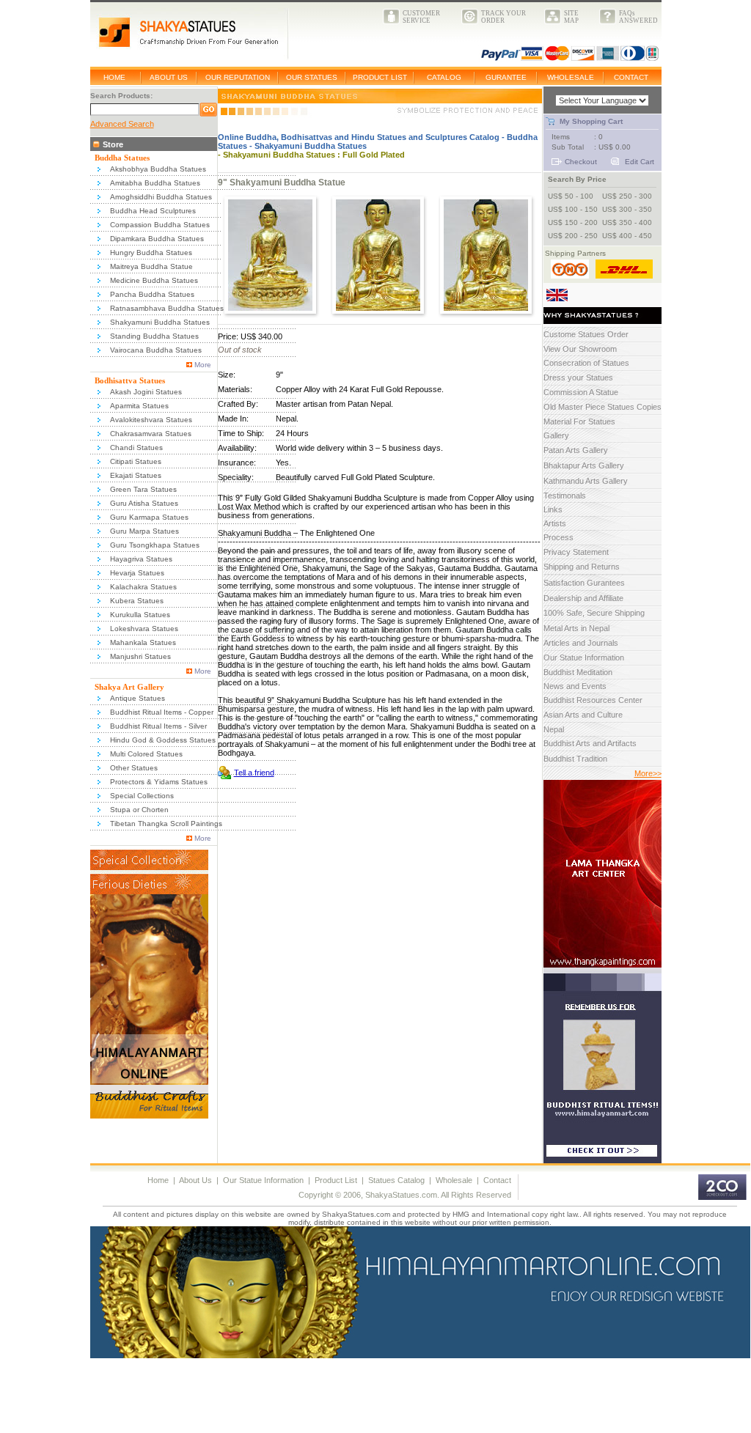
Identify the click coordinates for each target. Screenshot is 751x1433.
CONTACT (631, 77)
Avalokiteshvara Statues (151, 420)
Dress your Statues (578, 377)
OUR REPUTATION (237, 77)
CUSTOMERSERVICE (421, 17)
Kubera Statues (137, 601)
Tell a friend (254, 772)
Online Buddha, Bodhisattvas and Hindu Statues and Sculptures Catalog (358, 137)
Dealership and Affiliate (583, 598)
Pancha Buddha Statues (152, 294)
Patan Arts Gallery (575, 450)
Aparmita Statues (139, 406)
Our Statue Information (583, 657)
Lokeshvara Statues (144, 629)
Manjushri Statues (140, 656)
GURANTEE (506, 77)
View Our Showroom (580, 349)
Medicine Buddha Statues (154, 280)
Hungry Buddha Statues (151, 252)
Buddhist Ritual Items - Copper (161, 712)
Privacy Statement (576, 552)
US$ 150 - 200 (573, 222)
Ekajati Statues (135, 475)
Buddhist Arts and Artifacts (590, 743)
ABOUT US (169, 77)
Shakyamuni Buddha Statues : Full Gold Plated (314, 154)
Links (553, 509)
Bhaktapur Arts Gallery (583, 465)
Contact (497, 1180)
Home (158, 1180)
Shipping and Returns (581, 566)
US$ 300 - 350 (627, 209)
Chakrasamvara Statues (150, 434)
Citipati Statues (135, 461)
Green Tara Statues (143, 489)
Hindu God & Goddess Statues (163, 740)
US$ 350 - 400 (627, 222)
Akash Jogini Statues (146, 392)
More (202, 365)
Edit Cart (639, 162)
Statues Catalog (396, 1180)
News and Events (575, 686)
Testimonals (564, 495)
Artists (554, 523)
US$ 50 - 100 (570, 196)
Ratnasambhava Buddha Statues (167, 308)
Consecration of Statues (586, 362)
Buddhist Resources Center (592, 700)
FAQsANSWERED (638, 17)
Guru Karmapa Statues (149, 517)
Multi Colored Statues (146, 754)
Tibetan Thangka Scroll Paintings (166, 823)
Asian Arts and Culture (583, 714)
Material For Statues (579, 421)
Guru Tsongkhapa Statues (154, 545)
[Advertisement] (268, 1399)
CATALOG (444, 77)
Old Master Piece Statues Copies (602, 406)
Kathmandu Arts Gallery (585, 480)
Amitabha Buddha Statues (155, 183)
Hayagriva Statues (141, 559)
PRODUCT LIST (380, 77)
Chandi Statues (136, 447)
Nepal (553, 729)
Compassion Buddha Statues (160, 225)
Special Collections (142, 796)
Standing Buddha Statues (154, 336)
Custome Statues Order (586, 334)
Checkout (581, 162)
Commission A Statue (580, 392)
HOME (114, 77)
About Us (195, 1180)
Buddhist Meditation (577, 672)
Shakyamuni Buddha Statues (160, 322)
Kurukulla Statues (140, 615)
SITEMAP (571, 17)
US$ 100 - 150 (573, 209)
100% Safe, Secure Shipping (594, 612)
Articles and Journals (580, 642)
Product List (336, 1180)
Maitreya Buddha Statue (151, 266)
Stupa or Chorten (139, 810)
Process (558, 537)
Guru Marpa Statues (144, 531)
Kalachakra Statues (143, 587)
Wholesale (454, 1180)
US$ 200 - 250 (573, 236)
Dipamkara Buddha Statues (157, 239)
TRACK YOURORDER (503, 17)
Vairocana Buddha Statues (156, 350)
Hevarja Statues (137, 573)
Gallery (556, 435)
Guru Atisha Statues (144, 503)
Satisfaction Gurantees (584, 582)
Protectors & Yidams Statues (159, 782)
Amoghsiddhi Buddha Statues (161, 197)
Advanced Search (122, 123)
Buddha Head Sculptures (153, 211)
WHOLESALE (570, 77)
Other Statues (134, 768)
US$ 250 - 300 (627, 196)
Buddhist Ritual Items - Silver (158, 726)
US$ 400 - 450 (627, 236)
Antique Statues (137, 698)
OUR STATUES (311, 77)
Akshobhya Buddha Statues (158, 169)
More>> (648, 773)
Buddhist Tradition (575, 758)
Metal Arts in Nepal (576, 628)
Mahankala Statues (143, 642)
